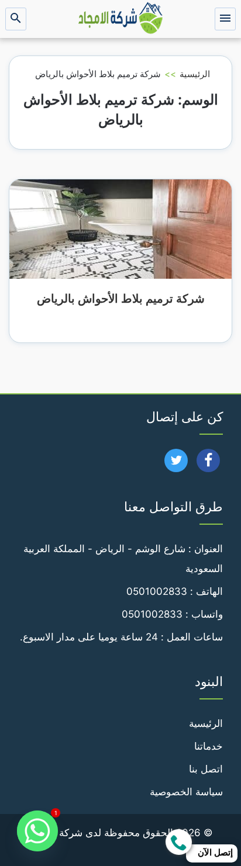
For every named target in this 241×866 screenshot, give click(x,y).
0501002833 (156, 591)
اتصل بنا (206, 769)
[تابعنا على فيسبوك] (208, 464)
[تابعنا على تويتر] (176, 464)
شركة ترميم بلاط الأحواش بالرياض (121, 299)
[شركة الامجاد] (120, 19)
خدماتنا (208, 746)
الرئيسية (195, 73)
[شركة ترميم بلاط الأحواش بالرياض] (120, 228)
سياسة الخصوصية (186, 792)
